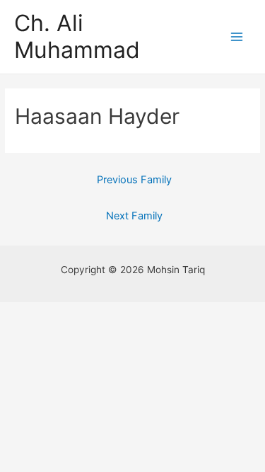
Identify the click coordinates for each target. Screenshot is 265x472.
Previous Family (134, 179)
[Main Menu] (237, 37)
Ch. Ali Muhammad (77, 36)
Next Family (134, 215)
